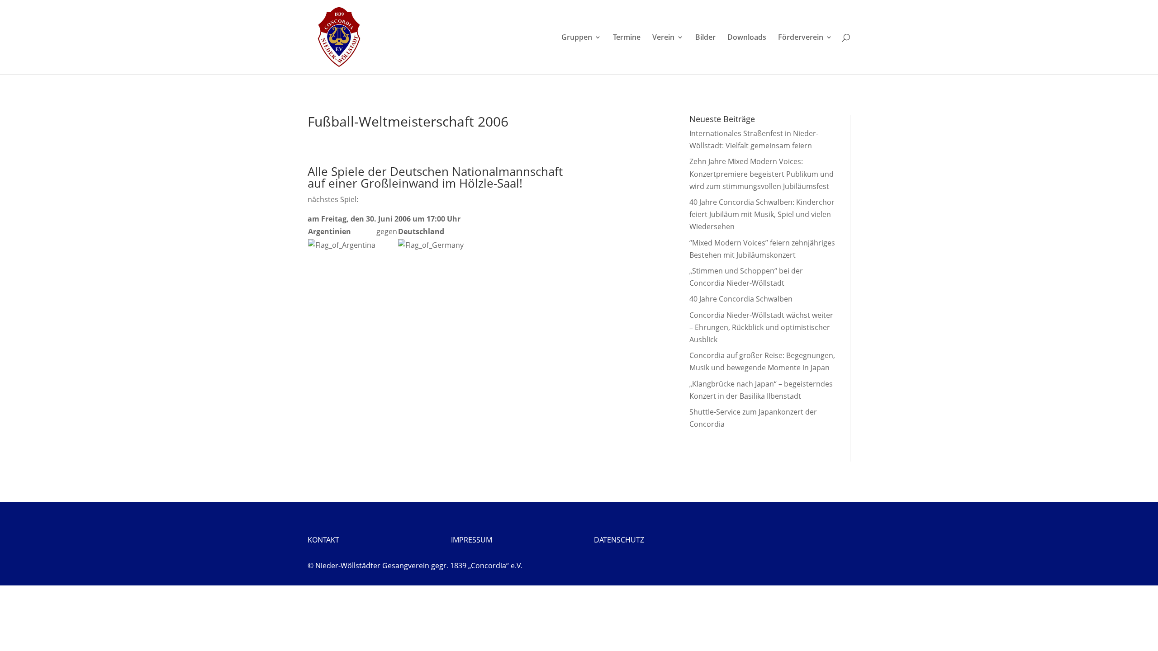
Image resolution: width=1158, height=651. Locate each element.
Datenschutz (619, 540)
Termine (627, 38)
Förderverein (800, 38)
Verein (663, 38)
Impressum (471, 540)
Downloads (746, 38)
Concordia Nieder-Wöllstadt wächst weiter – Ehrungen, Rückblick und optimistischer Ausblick (761, 327)
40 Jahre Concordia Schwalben (741, 299)
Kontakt (323, 540)
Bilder (705, 38)
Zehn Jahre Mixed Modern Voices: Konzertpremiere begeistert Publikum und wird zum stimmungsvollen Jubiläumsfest (761, 173)
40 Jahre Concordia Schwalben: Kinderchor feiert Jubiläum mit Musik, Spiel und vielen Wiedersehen (762, 214)
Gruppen (576, 38)
